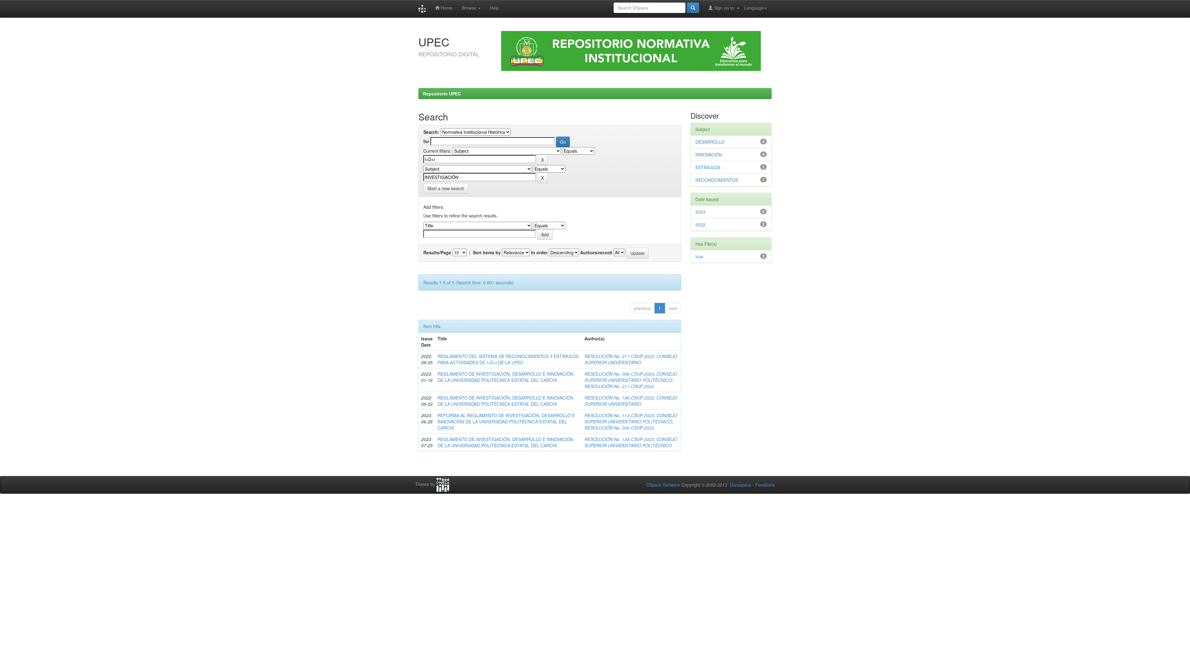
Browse (470, 8)
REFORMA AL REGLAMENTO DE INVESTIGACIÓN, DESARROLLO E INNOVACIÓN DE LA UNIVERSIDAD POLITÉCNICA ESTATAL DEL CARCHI (506, 421)
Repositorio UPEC (442, 93)
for (426, 141)
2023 (700, 212)
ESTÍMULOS (707, 167)
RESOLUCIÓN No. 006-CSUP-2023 (619, 374)
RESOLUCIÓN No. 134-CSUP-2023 (619, 439)
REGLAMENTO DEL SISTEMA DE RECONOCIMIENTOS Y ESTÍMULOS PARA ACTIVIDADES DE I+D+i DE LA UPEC (508, 359)
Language (754, 8)
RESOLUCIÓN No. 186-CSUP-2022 (619, 398)
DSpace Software (663, 485)
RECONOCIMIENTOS (716, 180)
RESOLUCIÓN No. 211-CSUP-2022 (619, 356)
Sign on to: (724, 8)
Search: (431, 132)
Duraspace (740, 485)
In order (539, 252)
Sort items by (487, 252)
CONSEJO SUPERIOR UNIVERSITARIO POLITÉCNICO (630, 377)
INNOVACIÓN (708, 154)
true (699, 256)
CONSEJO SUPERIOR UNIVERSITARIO (630, 359)
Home (445, 8)
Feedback (765, 485)
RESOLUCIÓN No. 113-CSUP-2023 (619, 415)
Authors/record (596, 252)
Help (494, 8)
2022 (700, 224)
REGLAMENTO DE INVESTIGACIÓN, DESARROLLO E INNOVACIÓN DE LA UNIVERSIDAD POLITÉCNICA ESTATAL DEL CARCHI (505, 377)
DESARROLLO (710, 142)
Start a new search (445, 188)
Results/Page (437, 252)
